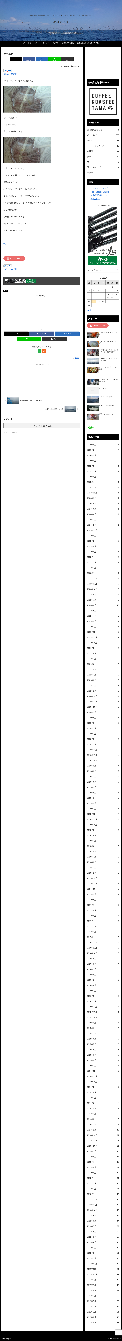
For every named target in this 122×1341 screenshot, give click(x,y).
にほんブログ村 (10, 74)
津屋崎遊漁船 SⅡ (99, 195)
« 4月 (89, 310)
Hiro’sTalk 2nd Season (100, 192)
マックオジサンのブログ (101, 188)
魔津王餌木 (95, 199)
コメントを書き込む (41, 425)
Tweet (5, 244)
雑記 (7, 290)
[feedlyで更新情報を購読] (39, 351)
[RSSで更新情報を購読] (44, 351)
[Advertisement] (41, 310)
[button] (67, 59)
